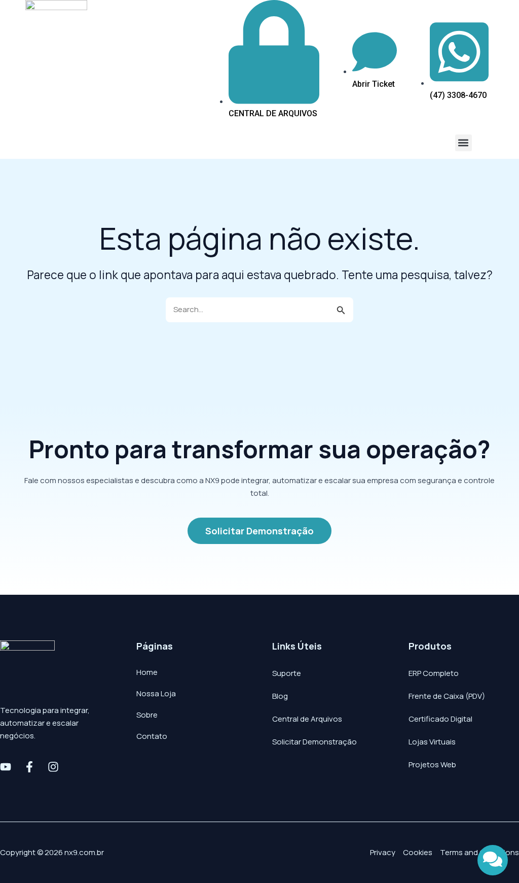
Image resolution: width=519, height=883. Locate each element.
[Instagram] (53, 766)
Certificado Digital (440, 719)
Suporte (286, 673)
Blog (280, 696)
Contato (151, 736)
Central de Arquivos (307, 719)
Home (147, 672)
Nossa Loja (156, 693)
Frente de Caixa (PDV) (447, 696)
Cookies (417, 852)
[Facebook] (29, 766)
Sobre (147, 714)
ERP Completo (434, 673)
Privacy (382, 852)
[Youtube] (5, 766)
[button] (463, 142)
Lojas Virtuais (432, 741)
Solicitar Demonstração (314, 741)
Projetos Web (432, 764)
